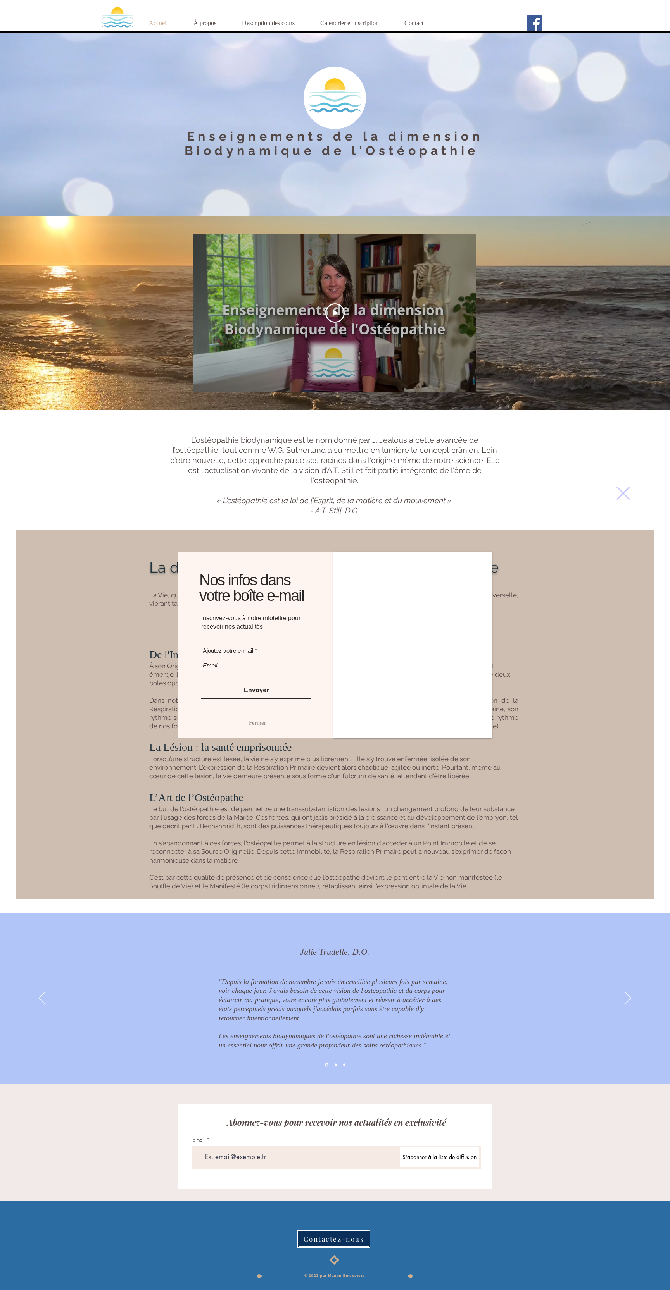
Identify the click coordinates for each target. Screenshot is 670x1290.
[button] (623, 493)
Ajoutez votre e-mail (228, 651)
